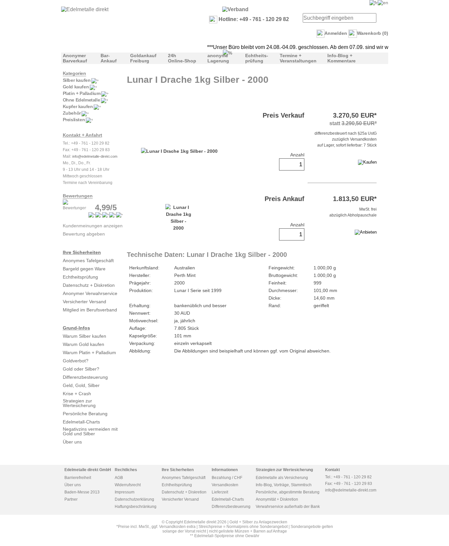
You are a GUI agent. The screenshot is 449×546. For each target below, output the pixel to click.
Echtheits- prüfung (256, 58)
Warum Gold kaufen (83, 344)
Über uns (72, 441)
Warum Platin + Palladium (89, 352)
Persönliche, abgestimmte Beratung (287, 492)
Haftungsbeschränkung (135, 506)
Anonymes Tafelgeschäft (88, 260)
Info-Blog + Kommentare (341, 58)
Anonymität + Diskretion (277, 499)
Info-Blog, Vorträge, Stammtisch (284, 485)
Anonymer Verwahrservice (90, 293)
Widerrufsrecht (128, 485)
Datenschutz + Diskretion (89, 285)
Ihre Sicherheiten (82, 252)
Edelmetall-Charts (81, 421)
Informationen (225, 469)
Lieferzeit (220, 492)
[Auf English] (383, 2)
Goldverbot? (75, 360)
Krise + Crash (77, 393)
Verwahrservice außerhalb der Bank (288, 506)
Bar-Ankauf (109, 58)
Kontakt (332, 469)
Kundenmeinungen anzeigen (93, 225)
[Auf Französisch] (373, 2)
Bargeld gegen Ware (84, 268)
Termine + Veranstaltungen (298, 58)
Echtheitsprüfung (80, 277)
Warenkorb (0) (372, 33)
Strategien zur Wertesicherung (79, 403)
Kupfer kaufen (78, 106)
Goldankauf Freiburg (143, 58)
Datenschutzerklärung (134, 499)
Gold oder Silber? (81, 369)
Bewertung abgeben (84, 234)
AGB (119, 477)
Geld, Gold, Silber (81, 385)
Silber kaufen (77, 80)
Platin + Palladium (82, 93)
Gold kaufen (76, 86)
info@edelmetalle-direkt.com (94, 156)
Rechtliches (126, 469)
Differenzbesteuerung (85, 377)
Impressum (124, 492)
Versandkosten (225, 485)
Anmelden (335, 33)
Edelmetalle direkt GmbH (87, 469)
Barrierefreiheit (77, 477)
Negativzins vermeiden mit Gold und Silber (90, 431)
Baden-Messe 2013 (82, 492)
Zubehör (72, 113)
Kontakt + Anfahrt (82, 135)
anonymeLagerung (218, 58)
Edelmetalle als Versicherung (282, 477)
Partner (71, 499)
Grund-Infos (76, 327)
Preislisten (74, 119)
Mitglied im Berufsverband (90, 309)
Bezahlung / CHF (227, 477)
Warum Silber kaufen (84, 336)
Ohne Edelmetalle (81, 99)
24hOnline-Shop (182, 58)
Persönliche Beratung (85, 413)
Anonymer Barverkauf (75, 58)
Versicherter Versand (84, 301)
